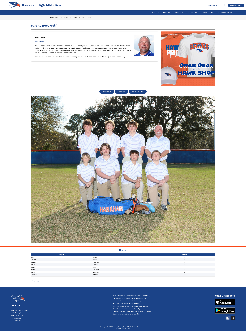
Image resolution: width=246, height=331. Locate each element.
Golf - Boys (86, 17)
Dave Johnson (40, 42)
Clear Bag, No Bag (225, 13)
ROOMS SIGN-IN (236, 5)
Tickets (155, 13)
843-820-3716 (16, 321)
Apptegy (127, 328)
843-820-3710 (16, 318)
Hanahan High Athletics (59, 17)
